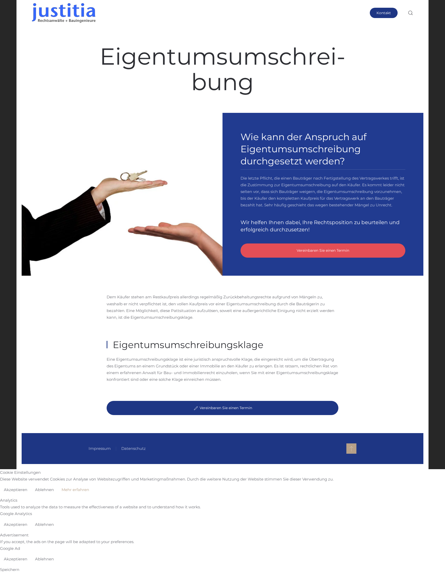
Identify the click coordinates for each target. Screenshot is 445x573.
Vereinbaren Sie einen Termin (323, 250)
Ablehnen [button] (44, 489)
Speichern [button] (9, 569)
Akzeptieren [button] (15, 489)
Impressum (100, 448)
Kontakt (383, 13)
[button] (410, 13)
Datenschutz (133, 448)
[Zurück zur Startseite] (64, 13)
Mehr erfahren (75, 489)
